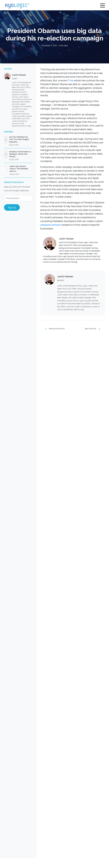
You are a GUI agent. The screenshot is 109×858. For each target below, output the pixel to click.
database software (50, 224)
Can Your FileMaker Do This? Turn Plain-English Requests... (19, 139)
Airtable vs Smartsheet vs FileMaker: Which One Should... (20, 154)
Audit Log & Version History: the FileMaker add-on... (19, 168)
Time (71, 80)
